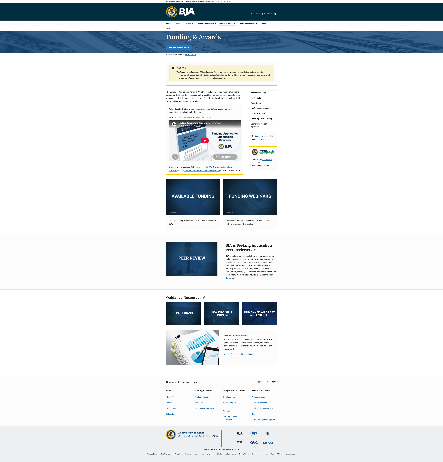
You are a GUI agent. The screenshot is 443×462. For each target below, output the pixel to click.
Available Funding (202, 397)
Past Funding (200, 403)
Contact (169, 403)
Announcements (258, 397)
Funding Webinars (259, 403)
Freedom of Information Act (263, 454)
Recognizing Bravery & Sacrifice (232, 404)
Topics (254, 414)
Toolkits (226, 411)
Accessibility (152, 454)
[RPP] (221, 313)
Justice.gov (290, 454)
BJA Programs (229, 397)
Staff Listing (171, 408)
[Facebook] (260, 383)
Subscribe (258, 14)
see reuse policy (190, 54)
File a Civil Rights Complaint (263, 420)
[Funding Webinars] (250, 197)
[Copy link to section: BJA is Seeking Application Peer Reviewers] (254, 249)
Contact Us (267, 14)
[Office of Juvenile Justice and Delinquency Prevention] (240, 445)
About (249, 14)
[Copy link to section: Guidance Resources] (203, 297)
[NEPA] (183, 313)
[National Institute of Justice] (268, 435)
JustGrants (267, 159)
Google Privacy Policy (203, 117)
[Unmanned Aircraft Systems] (259, 313)
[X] (267, 383)
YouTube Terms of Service (182, 117)
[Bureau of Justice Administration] (240, 435)
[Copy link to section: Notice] (185, 68)
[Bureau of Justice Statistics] (254, 437)
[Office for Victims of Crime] (254, 444)
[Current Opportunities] (193, 197)
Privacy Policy (205, 454)
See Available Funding (179, 47)
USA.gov (280, 454)
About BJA (170, 397)
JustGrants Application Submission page (202, 170)
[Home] (187, 12)
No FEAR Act (244, 454)
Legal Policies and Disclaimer (225, 454)
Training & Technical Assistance (231, 418)
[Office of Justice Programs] (171, 12)
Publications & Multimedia (262, 408)
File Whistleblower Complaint (171, 454)
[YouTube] (274, 383)
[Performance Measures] (192, 347)
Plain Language (191, 454)
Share (277, 15)
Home (168, 28)
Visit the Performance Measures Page (238, 354)
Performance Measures (235, 335)
